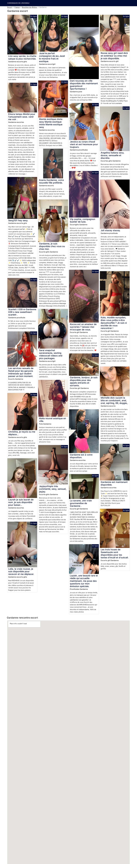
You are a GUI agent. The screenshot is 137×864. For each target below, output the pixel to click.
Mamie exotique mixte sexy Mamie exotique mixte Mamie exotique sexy (50, 123)
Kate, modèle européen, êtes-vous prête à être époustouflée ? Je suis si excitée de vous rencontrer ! (114, 323)
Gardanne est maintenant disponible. (114, 483)
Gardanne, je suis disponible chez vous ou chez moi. (52, 246)
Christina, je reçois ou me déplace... (21, 433)
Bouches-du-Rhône (29, 7)
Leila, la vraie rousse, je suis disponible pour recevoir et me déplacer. (21, 572)
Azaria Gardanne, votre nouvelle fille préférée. (51, 181)
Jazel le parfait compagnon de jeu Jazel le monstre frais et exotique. (52, 57)
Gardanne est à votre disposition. (81, 456)
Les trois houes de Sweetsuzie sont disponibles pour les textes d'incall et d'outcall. (115, 553)
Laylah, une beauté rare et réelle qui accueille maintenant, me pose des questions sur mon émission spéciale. (84, 581)
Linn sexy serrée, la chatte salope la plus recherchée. (22, 57)
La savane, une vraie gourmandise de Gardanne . (81, 503)
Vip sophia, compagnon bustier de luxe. (82, 220)
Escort (9, 7)
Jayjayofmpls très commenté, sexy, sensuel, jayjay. (52, 489)
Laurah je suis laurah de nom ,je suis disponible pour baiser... (21, 502)
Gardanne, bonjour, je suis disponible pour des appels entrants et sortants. (84, 381)
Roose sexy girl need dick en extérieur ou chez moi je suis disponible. (114, 56)
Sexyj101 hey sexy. (18, 220)
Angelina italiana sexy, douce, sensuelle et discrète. (112, 155)
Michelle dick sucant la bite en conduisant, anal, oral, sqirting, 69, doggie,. (114, 400)
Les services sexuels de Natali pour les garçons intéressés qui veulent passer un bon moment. (20, 372)
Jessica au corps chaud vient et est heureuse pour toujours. (84, 144)
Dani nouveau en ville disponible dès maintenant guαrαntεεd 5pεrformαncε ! (84, 84)
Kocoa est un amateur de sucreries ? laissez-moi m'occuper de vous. (83, 327)
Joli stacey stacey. (111, 230)
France (17, 7)
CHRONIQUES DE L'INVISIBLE (18, 3)
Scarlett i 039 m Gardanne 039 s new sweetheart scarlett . (22, 312)
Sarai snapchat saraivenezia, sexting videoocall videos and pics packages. (50, 354)
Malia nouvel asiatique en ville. (52, 419)
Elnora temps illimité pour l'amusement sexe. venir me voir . (21, 117)
